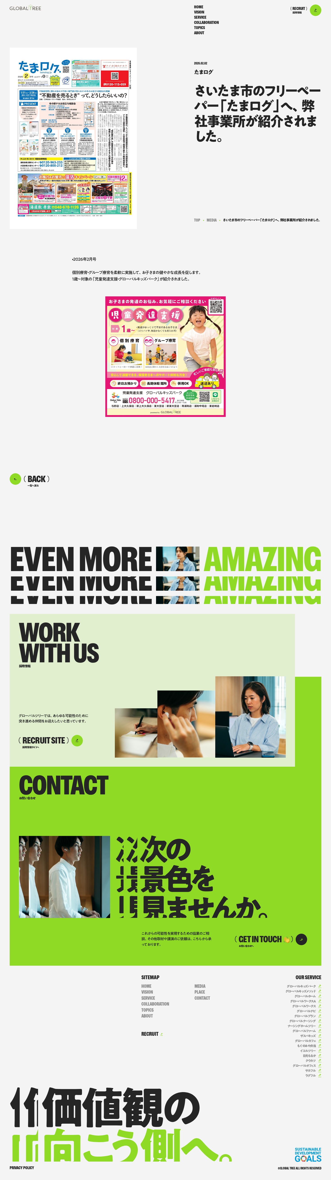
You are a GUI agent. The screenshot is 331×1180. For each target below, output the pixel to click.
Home (198, 7)
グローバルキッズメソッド (301, 991)
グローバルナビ (306, 1011)
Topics (199, 28)
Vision (199, 12)
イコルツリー (307, 1050)
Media (212, 220)
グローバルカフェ (305, 1041)
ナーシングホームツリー (301, 1026)
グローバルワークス (303, 1006)
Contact (202, 998)
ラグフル (310, 1075)
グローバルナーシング (302, 1021)
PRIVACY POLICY (22, 1167)
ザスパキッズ (307, 1036)
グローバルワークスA (303, 1001)
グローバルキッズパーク (301, 986)
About (199, 33)
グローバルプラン (305, 1016)
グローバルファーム (303, 1031)
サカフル (310, 1070)
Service (200, 17)
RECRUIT (150, 1034)
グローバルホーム (305, 996)
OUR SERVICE (308, 977)
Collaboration (206, 23)
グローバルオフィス (304, 1065)
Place (200, 992)
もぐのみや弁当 (306, 1045)
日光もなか (309, 1055)
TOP (197, 220)
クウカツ (310, 1060)
